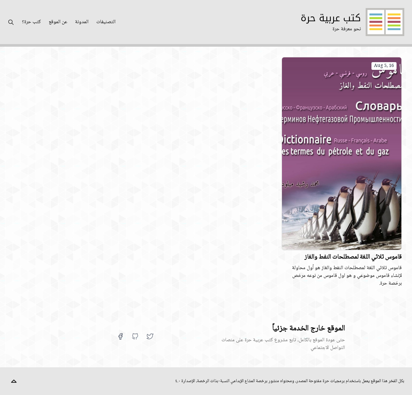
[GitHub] (135, 336)
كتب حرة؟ (31, 22)
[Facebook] (120, 336)
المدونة (82, 22)
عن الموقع (58, 22)
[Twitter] (150, 336)
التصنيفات (106, 22)
